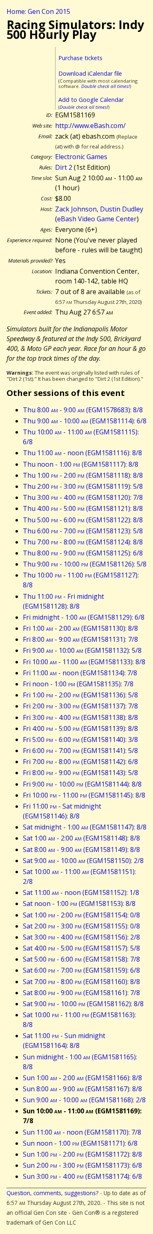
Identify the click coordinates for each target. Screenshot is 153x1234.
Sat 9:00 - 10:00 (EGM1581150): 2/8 (83, 860)
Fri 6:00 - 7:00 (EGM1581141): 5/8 (80, 750)
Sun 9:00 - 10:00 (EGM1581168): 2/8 (84, 1099)
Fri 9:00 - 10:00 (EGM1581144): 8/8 (82, 784)
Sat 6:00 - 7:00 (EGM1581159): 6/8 (81, 970)
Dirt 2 (63, 167)
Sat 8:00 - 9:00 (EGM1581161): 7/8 (81, 992)
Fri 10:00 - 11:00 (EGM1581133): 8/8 (84, 661)
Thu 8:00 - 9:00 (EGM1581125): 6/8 (83, 552)
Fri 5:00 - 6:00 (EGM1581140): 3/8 (80, 739)
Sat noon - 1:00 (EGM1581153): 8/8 (79, 903)
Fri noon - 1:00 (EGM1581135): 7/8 (78, 683)
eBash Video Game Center (97, 218)
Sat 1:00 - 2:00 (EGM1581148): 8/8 (81, 838)
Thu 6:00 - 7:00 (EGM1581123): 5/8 (83, 530)
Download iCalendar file (90, 73)
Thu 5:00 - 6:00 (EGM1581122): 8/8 (83, 519)
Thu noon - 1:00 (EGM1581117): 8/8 (80, 464)
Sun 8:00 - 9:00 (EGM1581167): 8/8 (82, 1088)
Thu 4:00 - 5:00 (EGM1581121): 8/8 (83, 508)
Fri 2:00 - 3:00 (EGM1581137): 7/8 (80, 705)
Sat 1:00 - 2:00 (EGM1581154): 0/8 (81, 914)
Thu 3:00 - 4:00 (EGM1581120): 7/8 (83, 497)
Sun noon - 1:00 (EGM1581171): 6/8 (80, 1143)
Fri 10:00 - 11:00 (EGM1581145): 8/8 (84, 795)
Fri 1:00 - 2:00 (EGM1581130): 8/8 (80, 628)
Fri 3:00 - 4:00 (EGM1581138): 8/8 (80, 717)
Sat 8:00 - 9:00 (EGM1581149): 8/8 (81, 849)
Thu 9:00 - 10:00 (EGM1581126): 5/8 (84, 564)
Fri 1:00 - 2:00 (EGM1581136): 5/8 (80, 694)
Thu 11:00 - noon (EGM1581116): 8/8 (82, 452)
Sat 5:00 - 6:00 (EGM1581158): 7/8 (81, 959)
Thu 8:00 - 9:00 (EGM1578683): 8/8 (83, 409)
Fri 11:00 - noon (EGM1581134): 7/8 (80, 672)
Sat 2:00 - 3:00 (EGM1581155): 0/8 (81, 926)
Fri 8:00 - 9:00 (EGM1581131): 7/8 (80, 639)
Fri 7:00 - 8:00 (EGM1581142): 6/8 (80, 761)
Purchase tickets (80, 58)
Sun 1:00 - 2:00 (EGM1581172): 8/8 (82, 1154)
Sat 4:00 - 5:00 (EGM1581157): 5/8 (81, 948)
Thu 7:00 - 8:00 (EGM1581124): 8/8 (83, 541)
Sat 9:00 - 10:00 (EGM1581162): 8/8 (83, 1003)
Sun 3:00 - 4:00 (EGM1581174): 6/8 (82, 1176)
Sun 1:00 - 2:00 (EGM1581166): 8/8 (82, 1077)
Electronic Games (81, 156)
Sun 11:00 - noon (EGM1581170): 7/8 (82, 1132)
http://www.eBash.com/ (90, 125)
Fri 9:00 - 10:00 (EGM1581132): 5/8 (82, 650)
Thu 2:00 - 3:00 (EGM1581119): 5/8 (83, 486)
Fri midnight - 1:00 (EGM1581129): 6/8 (83, 617)
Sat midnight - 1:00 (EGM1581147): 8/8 (84, 827)
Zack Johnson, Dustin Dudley (99, 209)
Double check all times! (105, 86)
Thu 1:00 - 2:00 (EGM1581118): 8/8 (83, 475)
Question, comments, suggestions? (52, 1193)
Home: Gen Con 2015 (38, 11)
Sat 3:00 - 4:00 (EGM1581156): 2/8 (81, 937)
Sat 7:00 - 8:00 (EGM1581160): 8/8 (81, 981)
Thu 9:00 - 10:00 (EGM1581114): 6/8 (84, 420)
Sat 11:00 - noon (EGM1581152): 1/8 (81, 892)
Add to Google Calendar (91, 99)
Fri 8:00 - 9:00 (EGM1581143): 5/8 (80, 772)
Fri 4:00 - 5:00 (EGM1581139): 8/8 (80, 728)
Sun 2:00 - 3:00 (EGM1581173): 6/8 (82, 1165)
